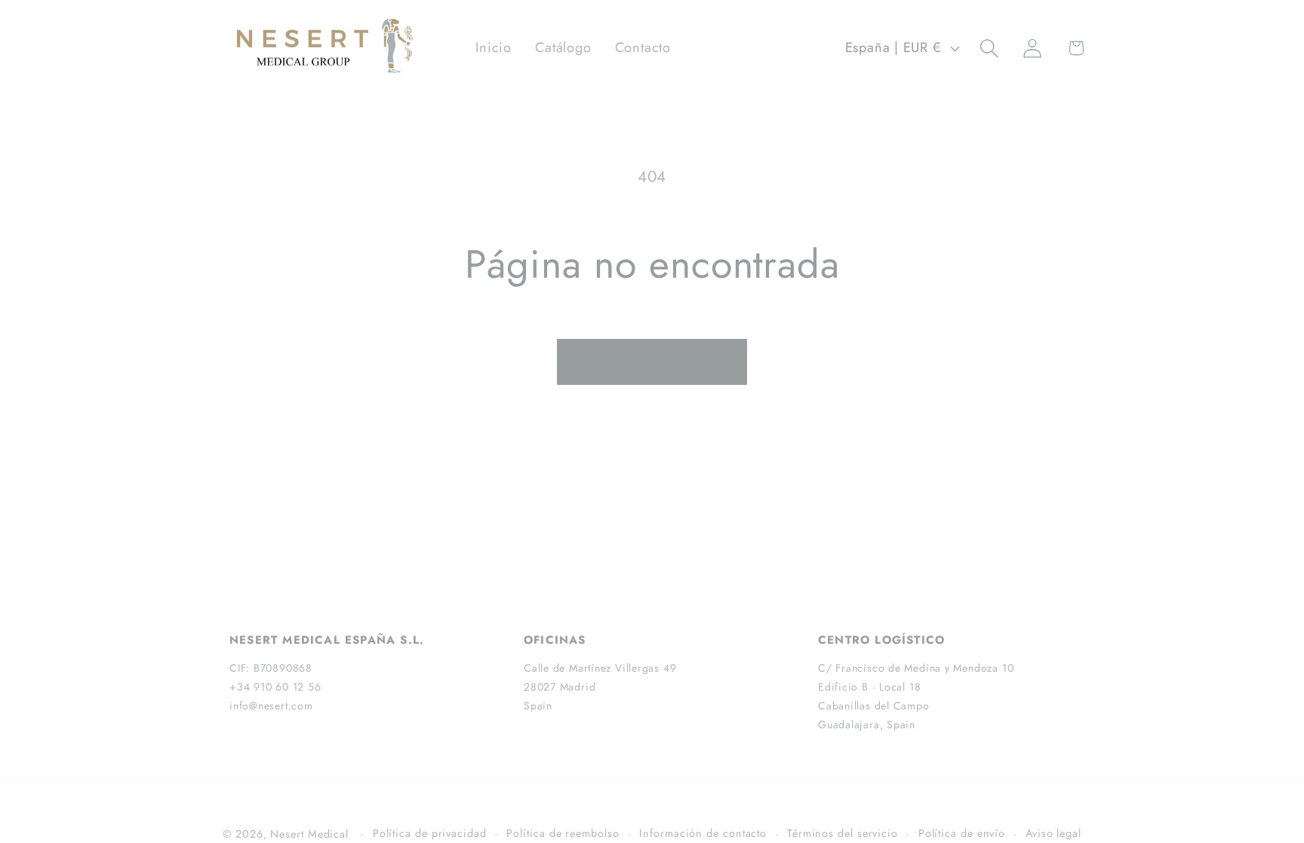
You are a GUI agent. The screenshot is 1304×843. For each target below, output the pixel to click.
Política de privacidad (430, 833)
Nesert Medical (309, 833)
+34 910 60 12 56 (275, 686)
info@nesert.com (271, 705)
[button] (989, 47)
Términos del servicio (842, 833)
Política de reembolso (562, 833)
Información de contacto (703, 833)
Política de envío (961, 833)
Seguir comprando (652, 361)
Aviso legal (1053, 833)
